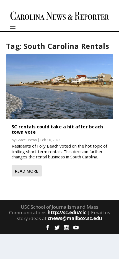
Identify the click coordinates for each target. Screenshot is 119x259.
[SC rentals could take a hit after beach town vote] (59, 86)
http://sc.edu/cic (67, 212)
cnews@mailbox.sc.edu (75, 218)
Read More (26, 171)
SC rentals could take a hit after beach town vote (57, 129)
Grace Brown (26, 140)
